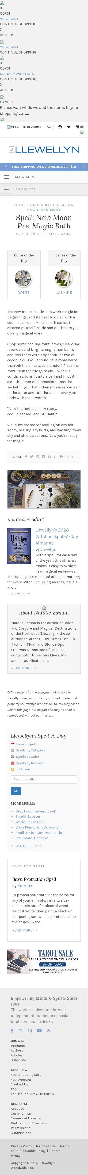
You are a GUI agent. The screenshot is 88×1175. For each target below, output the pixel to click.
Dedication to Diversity (28, 1123)
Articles (17, 1055)
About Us (18, 1109)
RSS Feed (22, 769)
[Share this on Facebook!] (26, 456)
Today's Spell (26, 744)
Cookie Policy (35, 1151)
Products (25, 189)
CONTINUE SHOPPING (18, 24)
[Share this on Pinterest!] (38, 456)
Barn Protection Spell (34, 879)
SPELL (39, 866)
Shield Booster (27, 816)
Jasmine (64, 292)
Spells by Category (30, 750)
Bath (49, 205)
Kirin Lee (25, 885)
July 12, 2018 (27, 233)
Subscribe (19, 1060)
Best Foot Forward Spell (35, 811)
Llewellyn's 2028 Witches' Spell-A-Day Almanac (56, 536)
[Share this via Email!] (49, 456)
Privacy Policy (21, 1146)
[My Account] (60, 127)
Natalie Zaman (59, 233)
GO (16, 791)
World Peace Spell (30, 822)
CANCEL (7, 102)
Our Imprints (21, 1114)
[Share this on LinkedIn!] (43, 456)
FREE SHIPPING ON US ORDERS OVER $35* (45, 167)
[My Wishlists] (68, 127)
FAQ (14, 1089)
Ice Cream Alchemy (31, 838)
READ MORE (16, 594)
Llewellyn (48, 549)
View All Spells (24, 846)
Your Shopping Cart (26, 1075)
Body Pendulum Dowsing (37, 827)
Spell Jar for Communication (39, 832)
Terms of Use (46, 1146)
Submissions (21, 1133)
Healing (65, 205)
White (23, 292)
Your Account (21, 1080)
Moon (32, 210)
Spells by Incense (30, 763)
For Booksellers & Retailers (32, 1094)
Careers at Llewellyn (26, 1118)
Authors (17, 1050)
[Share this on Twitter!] (32, 456)
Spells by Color (27, 757)
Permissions (21, 1128)
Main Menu (26, 177)
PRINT (70, 456)
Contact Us (19, 1084)
